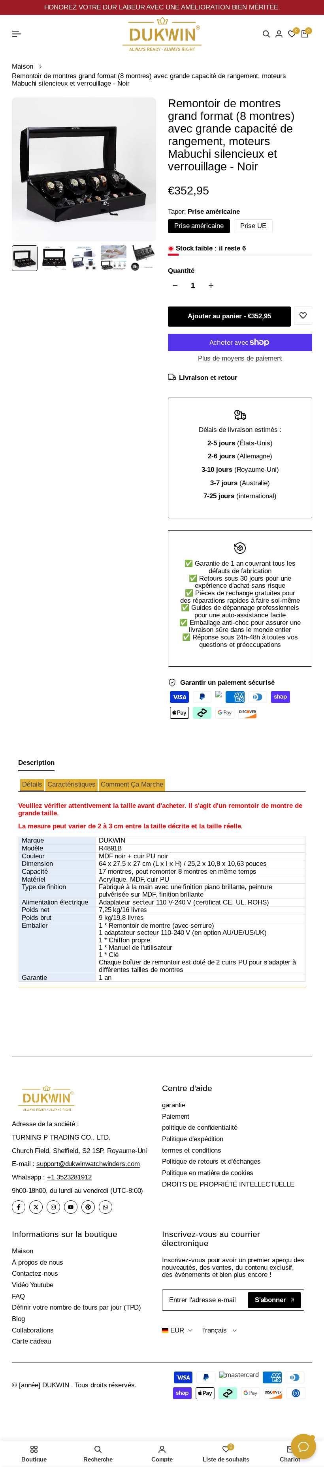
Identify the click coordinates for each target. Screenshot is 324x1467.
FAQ (18, 1296)
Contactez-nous (35, 1273)
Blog (18, 1319)
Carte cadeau (31, 1341)
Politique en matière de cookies (207, 1173)
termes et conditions (191, 1150)
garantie (173, 1105)
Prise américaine (199, 226)
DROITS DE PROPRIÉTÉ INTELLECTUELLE (228, 1184)
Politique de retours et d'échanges (211, 1161)
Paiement (175, 1116)
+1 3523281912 (69, 1177)
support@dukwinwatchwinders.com (87, 1164)
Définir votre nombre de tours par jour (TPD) (76, 1307)
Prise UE (253, 226)
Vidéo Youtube (32, 1285)
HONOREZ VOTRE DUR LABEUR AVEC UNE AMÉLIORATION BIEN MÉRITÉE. (162, 7)
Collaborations (33, 1330)
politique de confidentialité (199, 1127)
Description (36, 762)
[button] (32, 785)
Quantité (181, 271)
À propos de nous (37, 1262)
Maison (22, 66)
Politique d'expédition (192, 1139)
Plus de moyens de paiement (240, 358)
